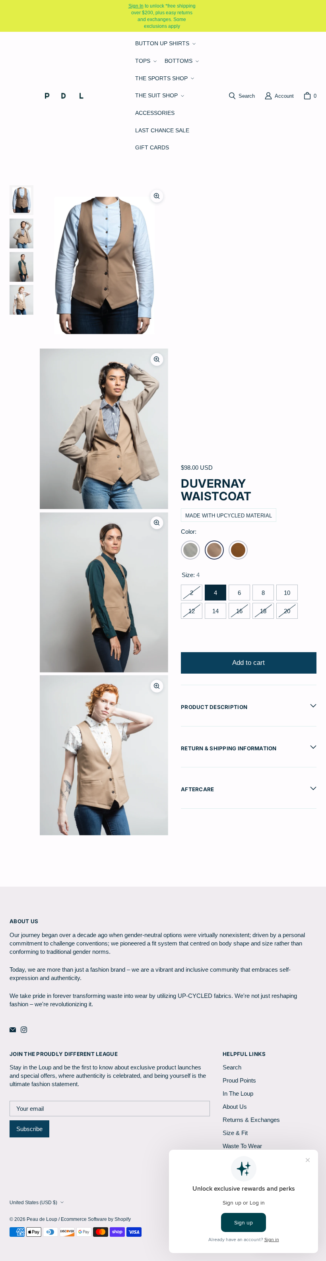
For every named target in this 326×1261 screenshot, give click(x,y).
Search (232, 1067)
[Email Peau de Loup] (12, 1029)
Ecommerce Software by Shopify (96, 1219)
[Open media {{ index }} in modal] (104, 265)
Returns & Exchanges (251, 1119)
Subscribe (29, 1128)
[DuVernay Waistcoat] (214, 550)
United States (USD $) (33, 1202)
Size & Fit (235, 1132)
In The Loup (238, 1093)
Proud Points (239, 1080)
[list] (104, 510)
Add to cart (248, 662)
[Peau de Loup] (69, 95)
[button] (164, 43)
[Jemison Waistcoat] (190, 550)
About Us (235, 1106)
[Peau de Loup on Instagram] (23, 1029)
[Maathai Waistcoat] (238, 550)
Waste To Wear (242, 1146)
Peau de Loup (42, 1219)
